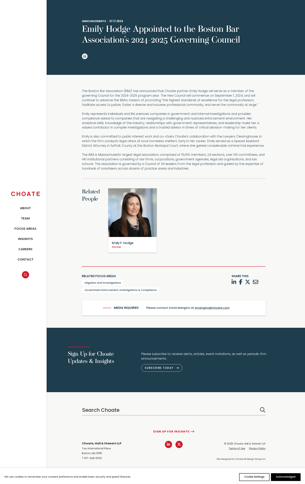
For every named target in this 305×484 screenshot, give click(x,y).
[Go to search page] (25, 274)
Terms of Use (237, 448)
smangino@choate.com (212, 308)
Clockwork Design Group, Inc (250, 459)
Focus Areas (25, 229)
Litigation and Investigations (103, 283)
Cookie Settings (254, 477)
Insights (25, 239)
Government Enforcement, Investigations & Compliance (121, 290)
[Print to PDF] (85, 56)
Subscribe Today (159, 368)
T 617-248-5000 (92, 458)
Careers (25, 249)
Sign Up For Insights (171, 432)
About (25, 208)
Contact (25, 259)
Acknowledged (285, 477)
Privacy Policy (257, 448)
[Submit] (263, 409)
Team (25, 218)
